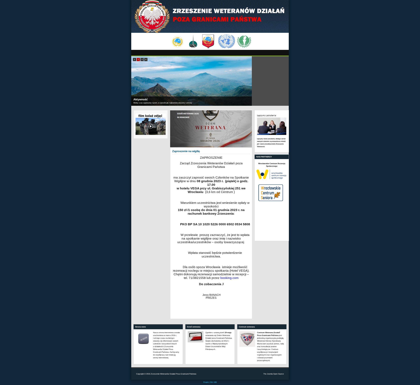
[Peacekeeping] (177, 41)
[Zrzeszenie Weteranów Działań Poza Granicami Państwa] (210, 16)
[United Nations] (226, 41)
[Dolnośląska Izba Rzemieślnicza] (193, 41)
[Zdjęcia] (211, 128)
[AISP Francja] (208, 41)
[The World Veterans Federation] (244, 41)
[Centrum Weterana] (247, 339)
